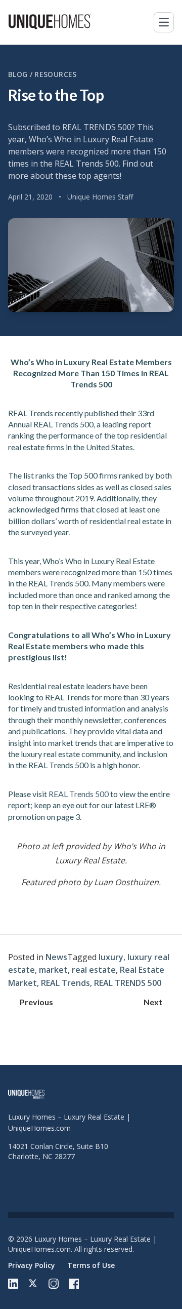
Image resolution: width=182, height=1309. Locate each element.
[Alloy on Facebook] (74, 1284)
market (53, 969)
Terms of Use (91, 1265)
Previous (36, 1002)
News (56, 957)
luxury (111, 957)
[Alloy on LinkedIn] (13, 1284)
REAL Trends (65, 982)
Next (153, 1002)
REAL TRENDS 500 (127, 982)
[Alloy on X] (33, 1284)
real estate (94, 969)
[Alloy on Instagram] (54, 1284)
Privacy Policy (31, 1265)
